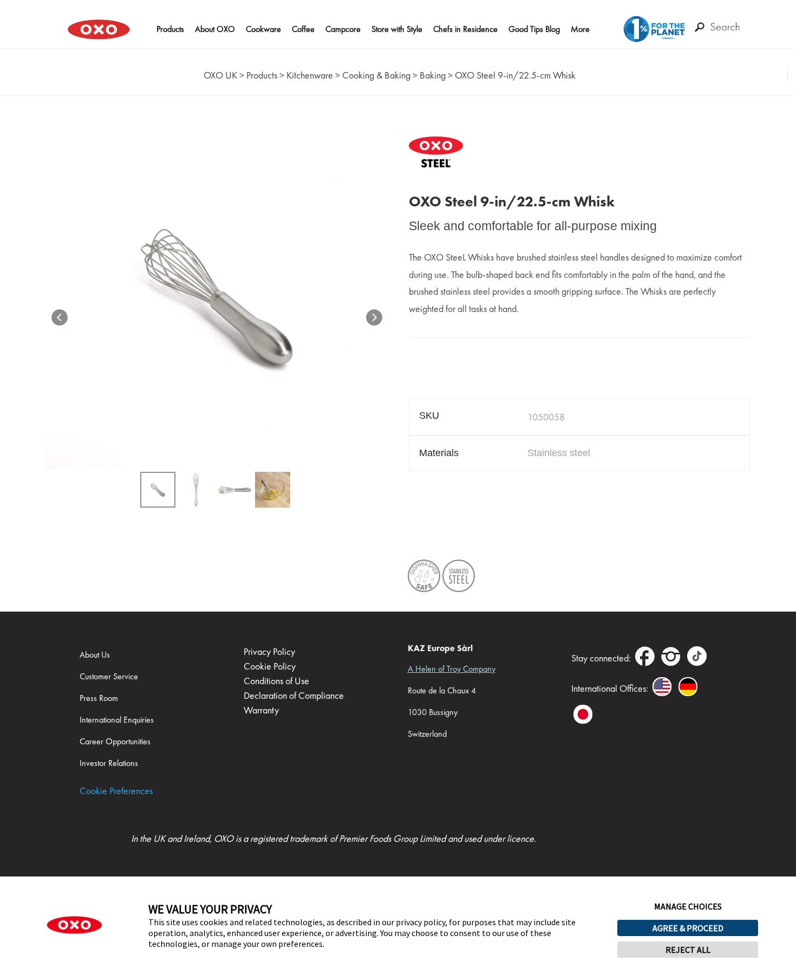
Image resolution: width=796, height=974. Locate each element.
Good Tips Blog (534, 29)
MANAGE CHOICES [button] (688, 906)
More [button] (580, 29)
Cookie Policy (270, 666)
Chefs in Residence (465, 29)
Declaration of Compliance (294, 695)
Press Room (99, 698)
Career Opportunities (115, 741)
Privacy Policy (269, 651)
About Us (95, 654)
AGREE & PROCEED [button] (688, 928)
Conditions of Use (276, 680)
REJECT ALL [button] (687, 949)
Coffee (303, 29)
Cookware (263, 29)
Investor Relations (109, 763)
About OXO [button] (215, 29)
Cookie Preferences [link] (116, 790)
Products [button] (170, 29)
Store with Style (396, 29)
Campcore (343, 29)
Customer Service (109, 676)
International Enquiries (117, 719)
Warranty (261, 710)
